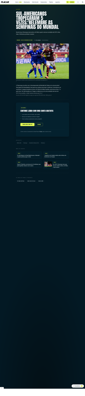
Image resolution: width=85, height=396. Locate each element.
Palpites (51, 2)
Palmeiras (43, 142)
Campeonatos (44, 2)
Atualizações (27, 2)
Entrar (39, 124)
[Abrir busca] (82, 2)
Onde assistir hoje (31, 181)
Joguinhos (57, 2)
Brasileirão (40, 181)
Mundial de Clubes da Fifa (34, 142)
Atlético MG (19, 142)
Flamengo (25, 142)
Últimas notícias (20, 181)
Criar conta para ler (27, 124)
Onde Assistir (35, 2)
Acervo (18, 2)
